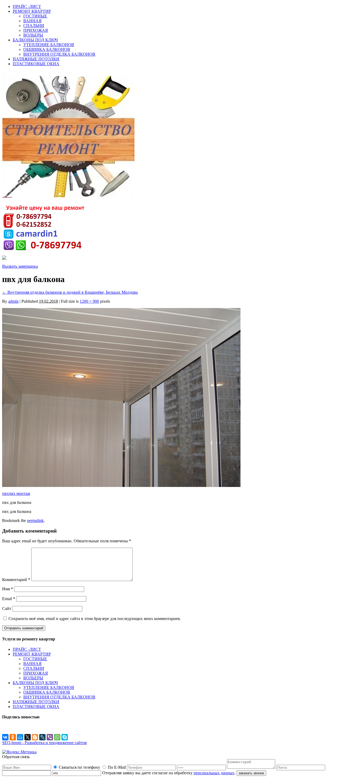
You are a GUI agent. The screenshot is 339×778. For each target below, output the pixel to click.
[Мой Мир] (20, 737)
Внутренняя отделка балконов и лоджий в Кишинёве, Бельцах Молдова (70, 292)
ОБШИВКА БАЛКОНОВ (46, 49)
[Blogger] (35, 737)
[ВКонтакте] (5, 737)
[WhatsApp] (57, 737)
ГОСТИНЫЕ (35, 16)
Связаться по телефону (79, 767)
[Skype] (64, 737)
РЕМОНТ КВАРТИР (32, 11)
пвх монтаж (19, 493)
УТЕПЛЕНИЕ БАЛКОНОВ (48, 44)
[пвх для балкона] (121, 485)
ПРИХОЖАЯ (35, 30)
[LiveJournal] (42, 737)
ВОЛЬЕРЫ (33, 35)
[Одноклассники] (13, 737)
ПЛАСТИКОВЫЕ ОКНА (36, 63)
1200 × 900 (89, 301)
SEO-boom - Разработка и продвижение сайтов (44, 742)
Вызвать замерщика (20, 266)
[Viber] (50, 737)
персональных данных (214, 773)
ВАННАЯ (32, 21)
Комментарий (16, 579)
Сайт (6, 608)
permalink (35, 520)
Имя (7, 589)
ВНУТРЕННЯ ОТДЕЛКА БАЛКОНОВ (59, 54)
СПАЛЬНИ (33, 25)
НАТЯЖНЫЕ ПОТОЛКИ (36, 59)
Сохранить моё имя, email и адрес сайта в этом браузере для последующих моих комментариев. (94, 618)
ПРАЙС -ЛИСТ (27, 6)
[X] (27, 737)
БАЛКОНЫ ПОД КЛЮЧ (35, 40)
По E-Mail (117, 767)
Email (8, 598)
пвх (5, 493)
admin (13, 301)
